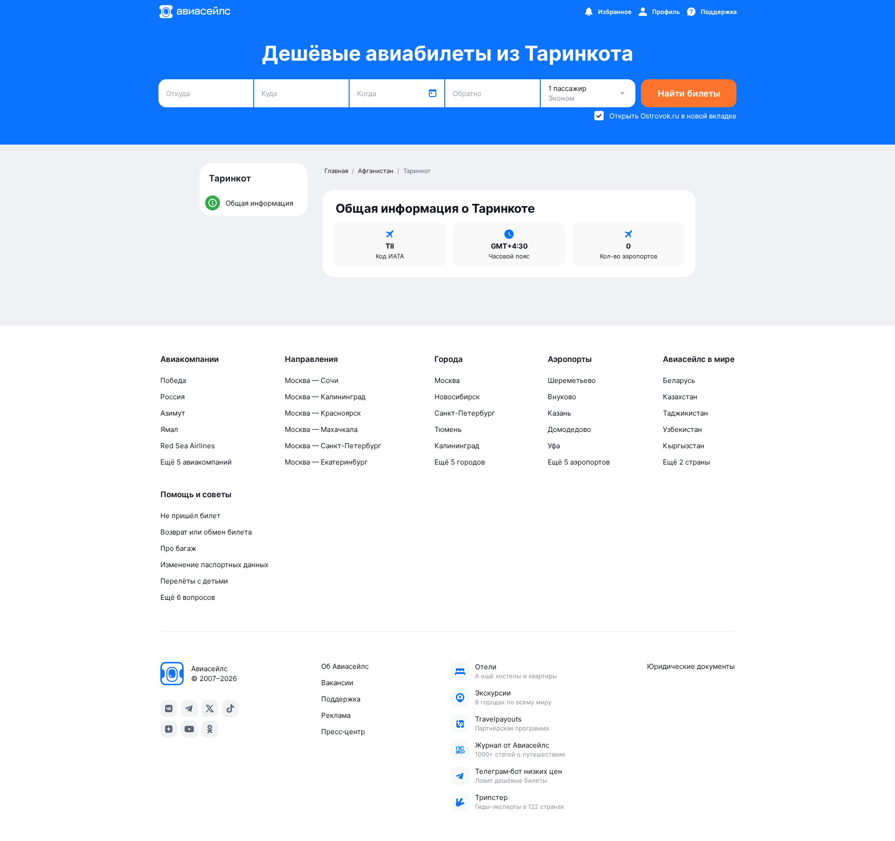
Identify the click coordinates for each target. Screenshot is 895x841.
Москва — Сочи (311, 380)
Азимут (172, 413)
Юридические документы (691, 666)
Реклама (336, 715)
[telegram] (189, 708)
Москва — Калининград (325, 396)
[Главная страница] (194, 11)
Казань (559, 413)
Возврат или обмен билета (206, 532)
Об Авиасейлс (345, 666)
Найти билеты (689, 93)
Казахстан (680, 396)
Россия (172, 396)
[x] (209, 708)
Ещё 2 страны (686, 462)
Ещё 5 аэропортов (579, 462)
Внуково (562, 396)
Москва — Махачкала (321, 429)
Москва (447, 380)
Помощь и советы (196, 494)
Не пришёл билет (190, 515)
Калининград (456, 445)
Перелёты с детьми (194, 581)
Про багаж (178, 548)
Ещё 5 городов (459, 462)
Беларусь (679, 380)
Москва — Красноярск (323, 413)
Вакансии (337, 682)
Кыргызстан (683, 445)
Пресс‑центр (343, 731)
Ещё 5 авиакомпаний (196, 462)
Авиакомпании (189, 359)
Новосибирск (457, 396)
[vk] (168, 708)
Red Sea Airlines (187, 445)
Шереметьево (572, 380)
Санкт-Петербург (464, 413)
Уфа (554, 445)
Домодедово (569, 429)
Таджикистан (685, 413)
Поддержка (340, 699)
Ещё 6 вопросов (187, 597)
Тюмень (447, 429)
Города (448, 359)
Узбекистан (682, 429)
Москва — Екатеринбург (326, 462)
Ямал (169, 429)
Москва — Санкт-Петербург (333, 445)
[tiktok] (230, 708)
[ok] (209, 729)
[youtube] (189, 729)
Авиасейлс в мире (699, 359)
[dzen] (168, 729)
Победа (173, 380)
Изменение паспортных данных (214, 564)
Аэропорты (570, 359)
